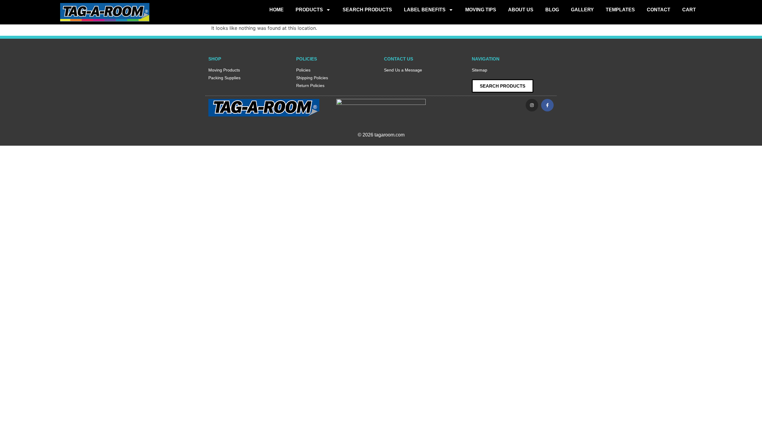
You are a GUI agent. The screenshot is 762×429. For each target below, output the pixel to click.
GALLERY (582, 9)
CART (689, 9)
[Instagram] (532, 105)
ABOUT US (520, 9)
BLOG (552, 9)
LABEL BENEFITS (425, 9)
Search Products (367, 9)
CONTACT (658, 9)
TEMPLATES (620, 9)
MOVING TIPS (480, 9)
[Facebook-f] (547, 105)
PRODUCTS (309, 9)
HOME (276, 9)
